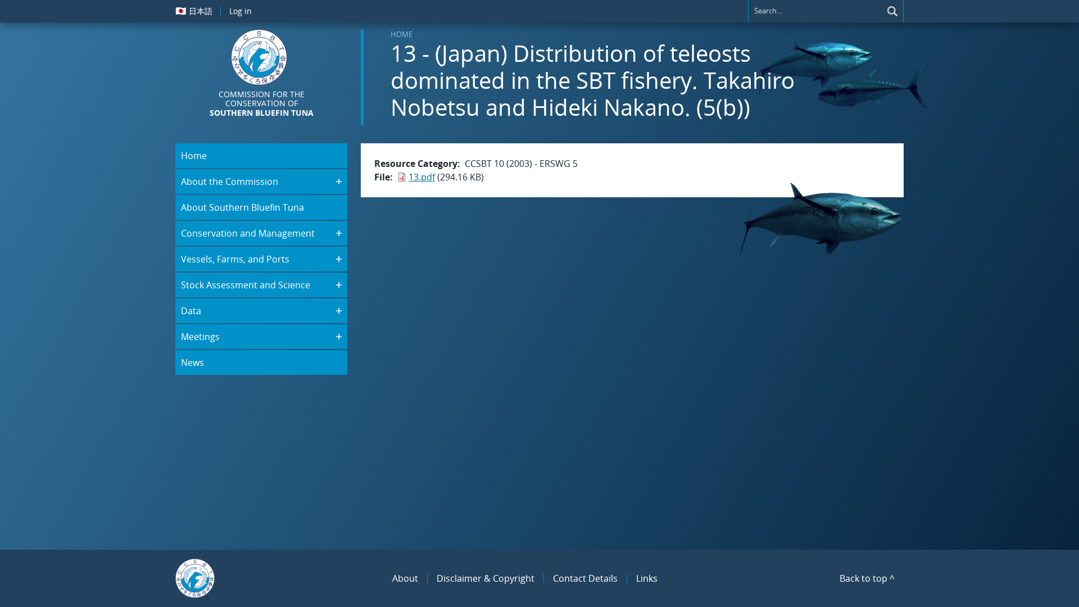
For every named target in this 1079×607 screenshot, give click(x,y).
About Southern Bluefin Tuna (242, 207)
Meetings (200, 336)
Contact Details (585, 578)
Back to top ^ (867, 578)
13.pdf (422, 177)
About (405, 578)
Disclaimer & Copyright (485, 578)
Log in (240, 11)
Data (191, 311)
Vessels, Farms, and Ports (235, 259)
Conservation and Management (248, 233)
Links (647, 578)
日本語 (193, 10)
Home (401, 34)
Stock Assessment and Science (245, 285)
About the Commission (229, 181)
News (192, 362)
